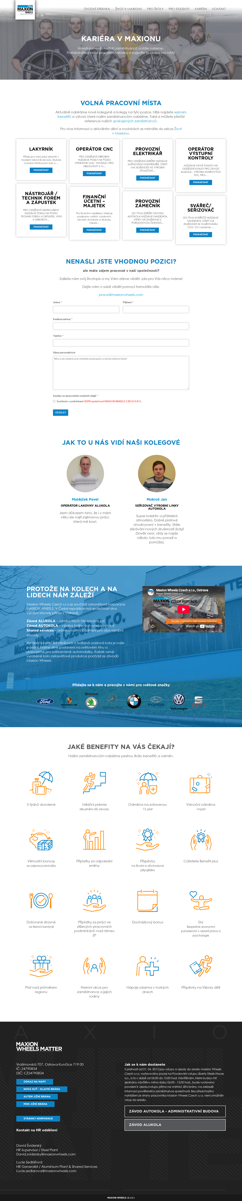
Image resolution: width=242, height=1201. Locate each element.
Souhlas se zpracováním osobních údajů (75, 395)
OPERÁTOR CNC (94, 149)
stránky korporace (38, 1118)
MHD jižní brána (35, 1104)
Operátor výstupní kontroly (201, 153)
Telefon (58, 335)
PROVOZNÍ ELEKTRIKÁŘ (147, 151)
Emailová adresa (62, 319)
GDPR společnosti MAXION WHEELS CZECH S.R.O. (112, 401)
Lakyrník (41, 149)
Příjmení (128, 302)
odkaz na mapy (35, 1082)
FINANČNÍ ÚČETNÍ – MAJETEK (94, 201)
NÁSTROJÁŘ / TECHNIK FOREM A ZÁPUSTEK (41, 198)
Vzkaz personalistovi (64, 352)
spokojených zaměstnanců (135, 121)
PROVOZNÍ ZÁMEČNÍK (147, 203)
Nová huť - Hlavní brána (42, 1089)
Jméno (57, 302)
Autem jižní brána (37, 1096)
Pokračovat (41, 170)
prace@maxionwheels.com (121, 295)
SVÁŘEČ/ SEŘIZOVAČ (200, 208)
